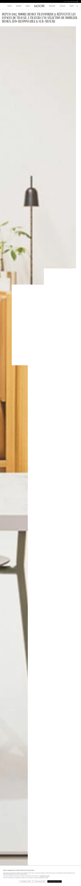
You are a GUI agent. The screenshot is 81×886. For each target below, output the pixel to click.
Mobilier (28, 6)
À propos (9, 6)
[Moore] (39, 6)
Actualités (62, 6)
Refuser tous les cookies (40, 881)
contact (72, 6)
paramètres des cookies (44, 875)
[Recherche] (77, 6)
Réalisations (52, 6)
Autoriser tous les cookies (54, 881)
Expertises (18, 6)
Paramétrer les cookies (26, 881)
